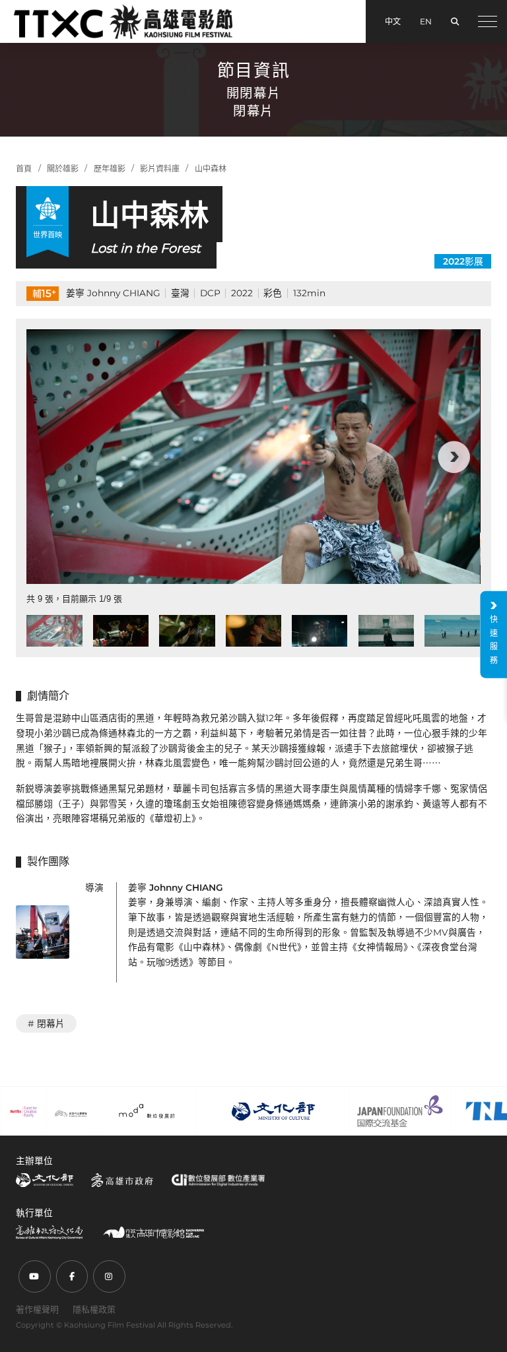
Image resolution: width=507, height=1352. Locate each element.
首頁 (24, 169)
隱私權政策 (94, 1309)
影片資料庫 (160, 169)
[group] (253, 456)
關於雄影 (63, 169)
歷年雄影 (109, 169)
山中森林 (210, 169)
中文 (393, 21)
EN (426, 21)
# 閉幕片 (46, 1023)
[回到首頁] (123, 21)
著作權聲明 (37, 1309)
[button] (52, 457)
